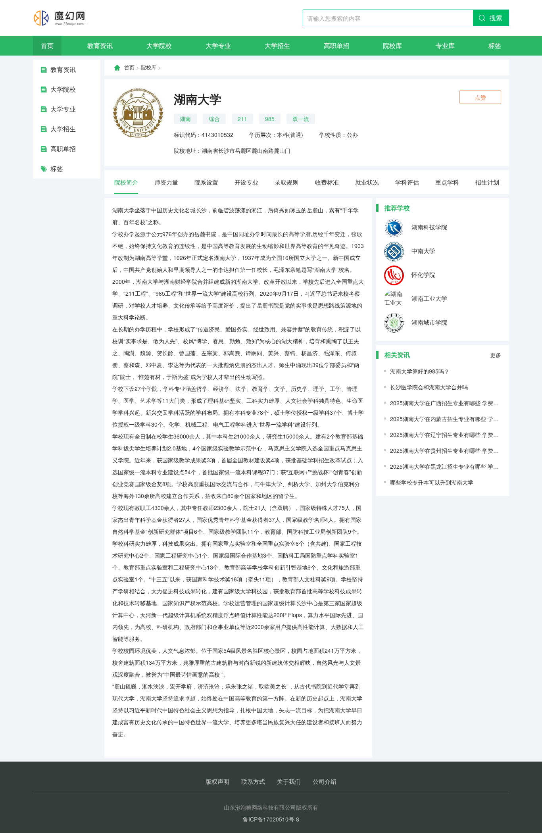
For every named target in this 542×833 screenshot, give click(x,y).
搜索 (496, 17)
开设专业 (246, 182)
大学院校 (159, 45)
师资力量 (166, 182)
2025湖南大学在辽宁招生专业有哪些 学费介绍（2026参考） (464, 435)
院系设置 (206, 182)
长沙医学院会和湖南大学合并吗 (429, 387)
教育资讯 (100, 45)
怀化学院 (422, 274)
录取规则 (286, 182)
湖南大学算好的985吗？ (420, 371)
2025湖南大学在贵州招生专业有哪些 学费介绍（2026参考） (464, 450)
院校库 (392, 45)
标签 (494, 45)
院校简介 (126, 182)
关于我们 (289, 781)
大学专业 (218, 45)
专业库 (445, 45)
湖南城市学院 (428, 322)
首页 (47, 45)
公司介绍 (324, 781)
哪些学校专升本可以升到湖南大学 (431, 482)
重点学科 (447, 182)
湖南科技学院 (428, 227)
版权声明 (217, 781)
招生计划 (487, 182)
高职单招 (336, 45)
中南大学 (422, 250)
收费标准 (327, 182)
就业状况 (367, 182)
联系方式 (253, 781)
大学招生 (277, 45)
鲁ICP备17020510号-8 (271, 819)
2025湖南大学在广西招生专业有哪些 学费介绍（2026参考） (464, 403)
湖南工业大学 (428, 298)
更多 (495, 355)
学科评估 (407, 182)
